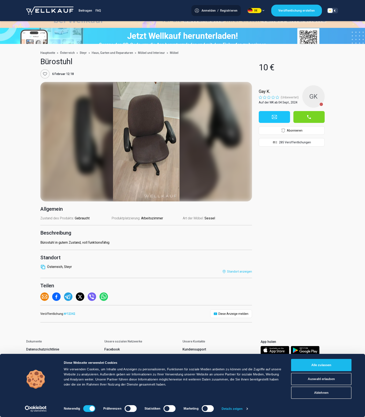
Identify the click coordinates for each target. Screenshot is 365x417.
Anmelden (209, 10)
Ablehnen (321, 392)
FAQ (98, 10)
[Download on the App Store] (275, 351)
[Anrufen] (309, 117)
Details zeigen (232, 408)
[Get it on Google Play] (305, 351)
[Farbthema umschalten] (332, 10)
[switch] (131, 408)
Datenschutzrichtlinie (42, 349)
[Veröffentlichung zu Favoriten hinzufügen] (45, 74)
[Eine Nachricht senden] (274, 117)
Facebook (112, 349)
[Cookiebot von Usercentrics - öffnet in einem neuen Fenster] (35, 409)
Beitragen (85, 10)
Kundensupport (194, 349)
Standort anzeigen (239, 271)
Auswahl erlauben (321, 379)
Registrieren (228, 10)
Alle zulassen (321, 365)
